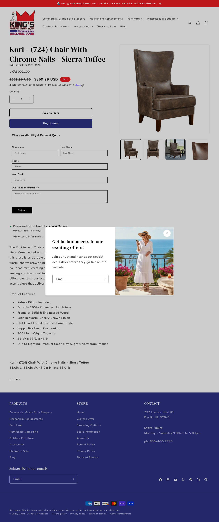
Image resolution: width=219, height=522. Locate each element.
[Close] (167, 233)
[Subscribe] (104, 279)
